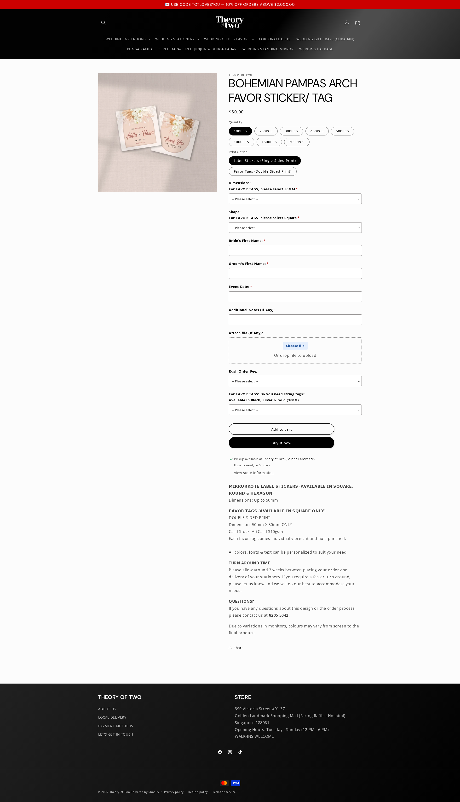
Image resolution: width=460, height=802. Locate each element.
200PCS (266, 131)
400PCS (317, 131)
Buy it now (281, 442)
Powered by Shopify (145, 792)
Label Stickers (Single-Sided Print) (265, 160)
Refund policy (198, 791)
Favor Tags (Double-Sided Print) (263, 171)
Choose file (295, 346)
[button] (103, 23)
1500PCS (269, 142)
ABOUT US (107, 709)
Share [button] (239, 647)
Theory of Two (120, 792)
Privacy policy (174, 791)
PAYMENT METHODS (115, 725)
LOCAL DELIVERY (112, 717)
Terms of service (224, 791)
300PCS (291, 131)
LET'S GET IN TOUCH (115, 734)
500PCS (342, 131)
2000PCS (297, 142)
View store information (254, 472)
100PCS (240, 131)
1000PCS (241, 142)
